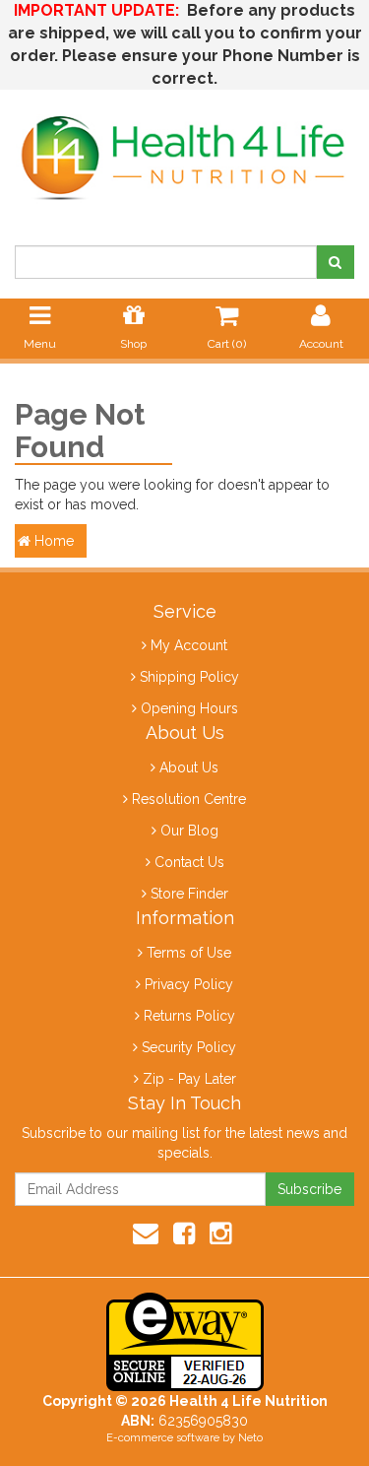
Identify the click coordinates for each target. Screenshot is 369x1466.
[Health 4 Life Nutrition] (184, 148)
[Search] (335, 262)
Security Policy (189, 1047)
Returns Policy (189, 1016)
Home (52, 541)
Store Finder (189, 893)
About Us (188, 767)
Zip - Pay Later (189, 1079)
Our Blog (189, 830)
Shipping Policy (189, 677)
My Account (189, 645)
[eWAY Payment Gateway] (185, 1341)
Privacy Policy (189, 984)
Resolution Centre (189, 799)
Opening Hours (189, 708)
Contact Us (189, 862)
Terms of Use (189, 953)
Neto (250, 1438)
